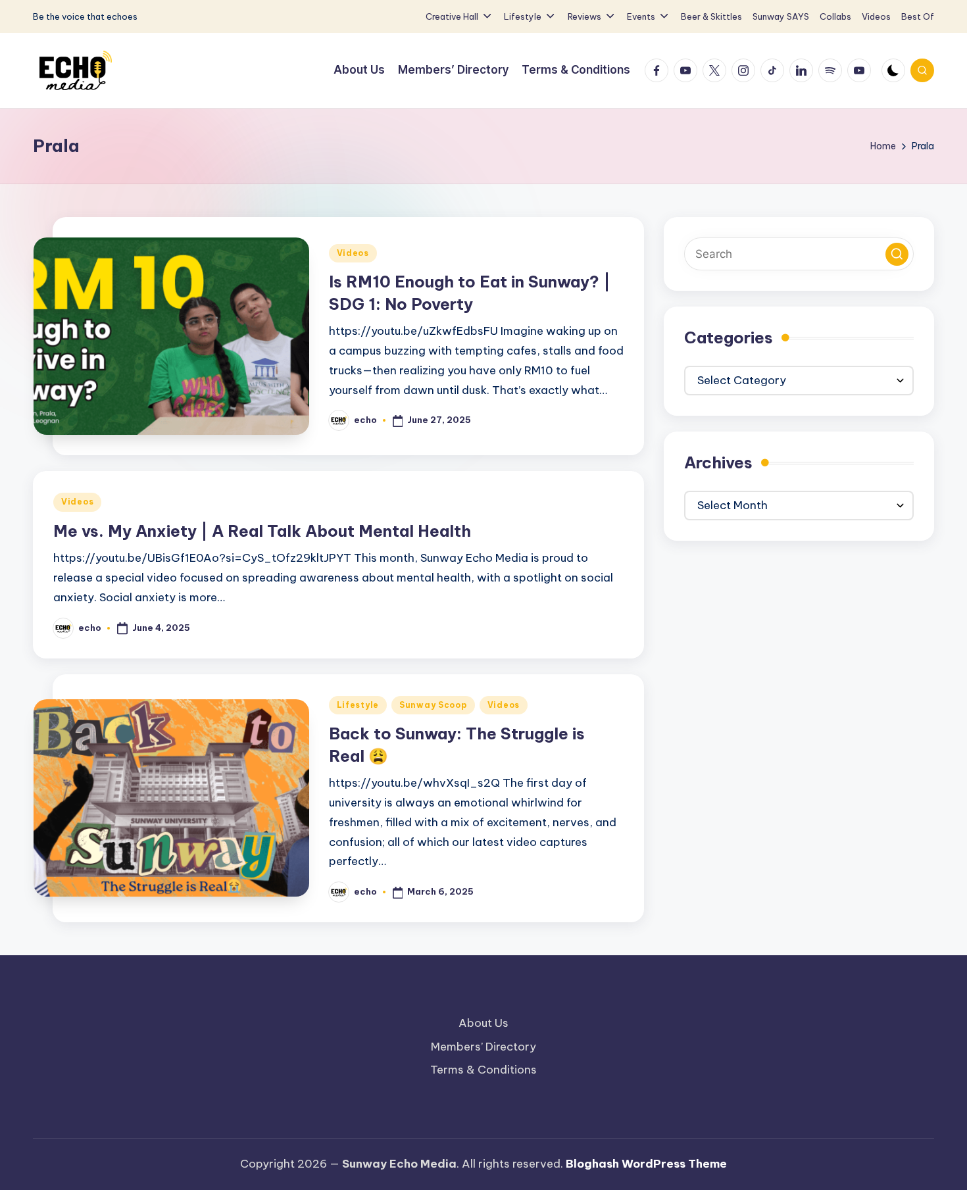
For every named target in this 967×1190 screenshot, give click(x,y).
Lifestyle (358, 705)
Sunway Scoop (433, 705)
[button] (896, 254)
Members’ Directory (483, 1046)
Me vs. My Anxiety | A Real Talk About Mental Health (262, 531)
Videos (353, 253)
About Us (483, 1023)
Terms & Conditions (483, 1069)
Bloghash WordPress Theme (646, 1163)
